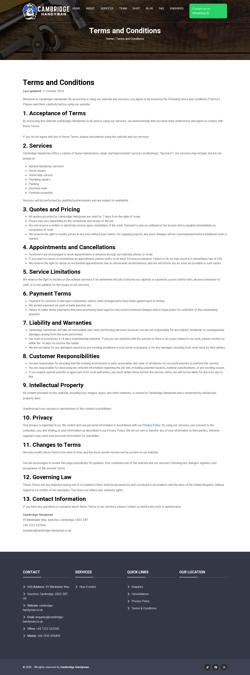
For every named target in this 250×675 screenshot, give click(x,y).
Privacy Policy (152, 425)
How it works (87, 587)
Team (123, 8)
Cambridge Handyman (74, 667)
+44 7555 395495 (48, 636)
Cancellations (140, 594)
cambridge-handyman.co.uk (38, 607)
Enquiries (177, 8)
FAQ (161, 8)
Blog (149, 8)
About (90, 8)
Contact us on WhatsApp (201, 11)
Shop (136, 8)
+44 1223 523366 (47, 629)
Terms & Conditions (144, 608)
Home (76, 8)
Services (107, 8)
